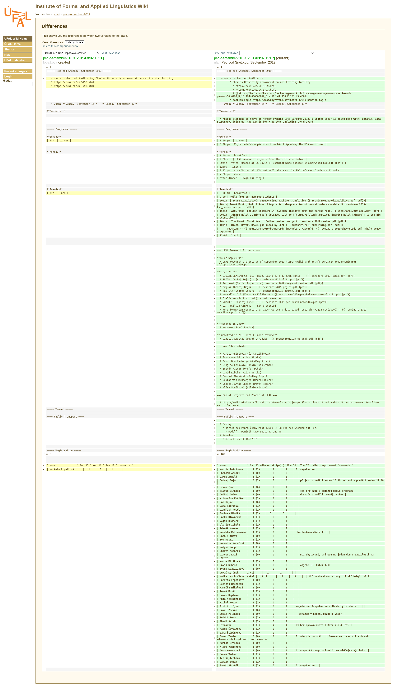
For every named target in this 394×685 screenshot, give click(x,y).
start (57, 14)
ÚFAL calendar (14, 60)
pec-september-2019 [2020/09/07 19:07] (244, 58)
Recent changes (15, 71)
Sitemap (10, 49)
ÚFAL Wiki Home (15, 38)
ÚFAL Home (12, 44)
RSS (7, 54)
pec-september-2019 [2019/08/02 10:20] (73, 58)
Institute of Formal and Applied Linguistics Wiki (92, 6)
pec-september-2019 (76, 14)
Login (8, 76)
